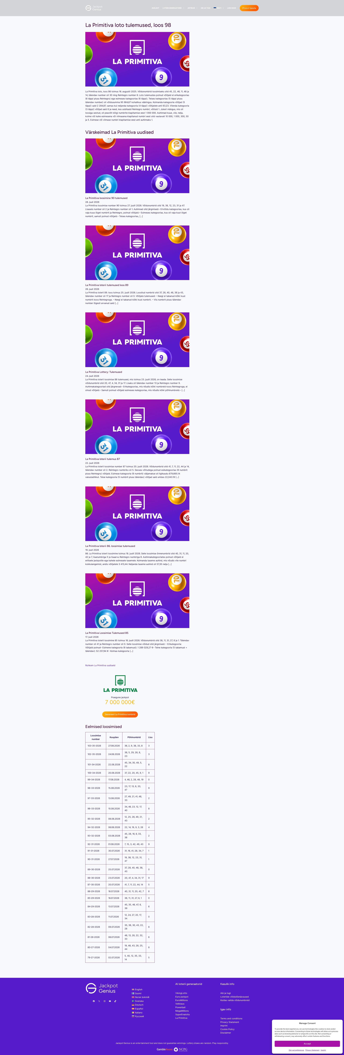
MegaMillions (182, 1010)
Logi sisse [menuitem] (231, 8)
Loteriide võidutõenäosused (234, 996)
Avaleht (155, 8)
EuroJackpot (181, 996)
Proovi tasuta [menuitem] (249, 8)
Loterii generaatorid (172, 8)
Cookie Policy (227, 1029)
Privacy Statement (312, 1050)
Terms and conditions (231, 1018)
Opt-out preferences (296, 1050)
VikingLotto (181, 993)
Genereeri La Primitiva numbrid (120, 714)
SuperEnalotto (182, 1014)
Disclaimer (225, 1032)
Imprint (323, 1050)
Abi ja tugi (205, 8)
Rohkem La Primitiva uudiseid (100, 665)
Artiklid (191, 8)
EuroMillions (181, 1000)
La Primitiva (181, 1018)
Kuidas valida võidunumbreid (235, 1000)
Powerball (180, 1007)
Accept (307, 1043)
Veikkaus (179, 1003)
